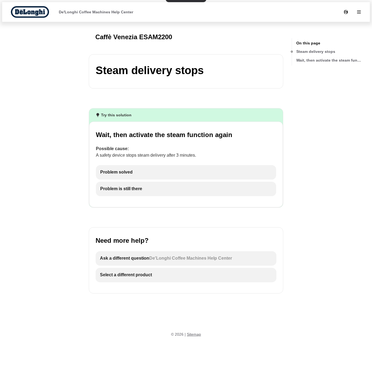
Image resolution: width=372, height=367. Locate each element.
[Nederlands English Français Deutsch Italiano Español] (345, 12)
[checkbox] (186, 172)
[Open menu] (358, 12)
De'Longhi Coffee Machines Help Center (96, 12)
